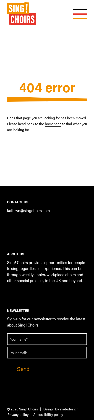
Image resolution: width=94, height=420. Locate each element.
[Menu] (78, 9)
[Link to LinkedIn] (19, 222)
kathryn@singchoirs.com (28, 210)
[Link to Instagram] (28, 222)
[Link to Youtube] (37, 222)
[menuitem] (18, 414)
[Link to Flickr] (47, 222)
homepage (53, 123)
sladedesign (69, 409)
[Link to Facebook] (10, 222)
